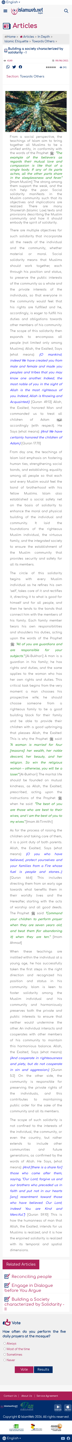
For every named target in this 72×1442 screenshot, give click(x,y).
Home (11, 36)
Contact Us (10, 1396)
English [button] (12, 2)
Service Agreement (47, 1396)
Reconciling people (32, 1276)
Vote (24, 1369)
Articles (24, 25)
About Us (27, 1396)
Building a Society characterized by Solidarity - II (34, 1304)
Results (43, 1369)
